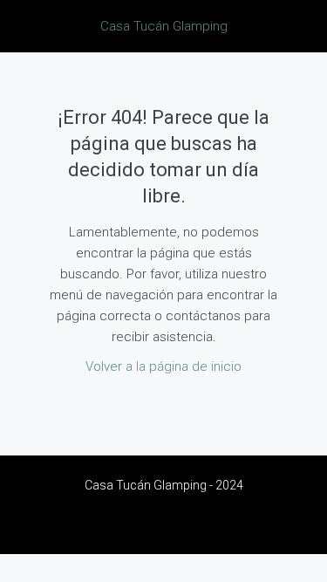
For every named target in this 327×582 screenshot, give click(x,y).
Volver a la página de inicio (163, 366)
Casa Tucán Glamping (164, 26)
